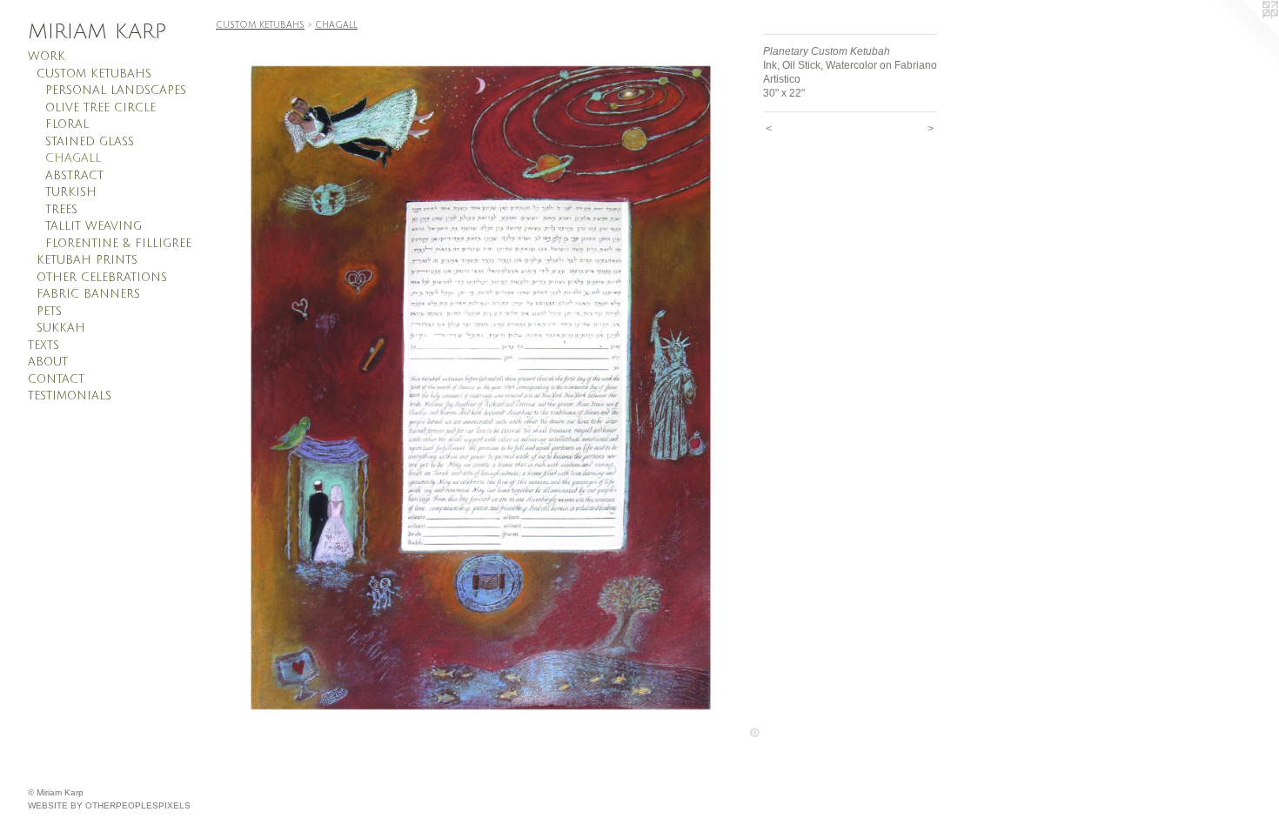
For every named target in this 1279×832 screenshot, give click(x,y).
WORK (46, 56)
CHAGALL (73, 158)
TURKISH (71, 192)
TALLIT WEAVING (93, 226)
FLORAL (67, 124)
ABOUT (48, 362)
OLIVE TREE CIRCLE (100, 108)
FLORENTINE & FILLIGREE (118, 244)
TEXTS (43, 345)
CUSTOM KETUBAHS (94, 74)
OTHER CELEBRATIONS (102, 278)
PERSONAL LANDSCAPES (115, 90)
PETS (49, 311)
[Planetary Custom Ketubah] (481, 387)
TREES (61, 210)
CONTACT (56, 379)
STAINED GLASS (89, 142)
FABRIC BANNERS (88, 294)
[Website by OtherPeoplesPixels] (1244, 35)
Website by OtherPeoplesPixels (109, 805)
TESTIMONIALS (69, 396)
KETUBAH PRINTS (87, 260)
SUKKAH (61, 328)
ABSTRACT (74, 176)
